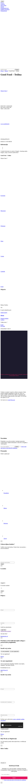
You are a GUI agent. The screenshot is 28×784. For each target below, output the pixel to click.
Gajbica (2, 319)
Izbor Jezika (3, 5)
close (2, 1)
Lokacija (3, 4)
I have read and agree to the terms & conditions (15, 780)
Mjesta (6, 71)
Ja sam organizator (14, 651)
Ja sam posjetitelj (5, 651)
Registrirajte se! (4, 636)
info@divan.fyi (4, 670)
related (2, 312)
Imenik (2, 6)
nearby (5, 312)
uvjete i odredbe (16, 719)
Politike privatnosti (5, 9)
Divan (2, 71)
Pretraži (17, 69)
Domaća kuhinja (4, 318)
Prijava (2, 2)
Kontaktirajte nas (5, 8)
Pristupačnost (4, 10)
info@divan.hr (11, 400)
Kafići (2, 324)
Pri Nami (3, 326)
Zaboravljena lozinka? (6, 631)
